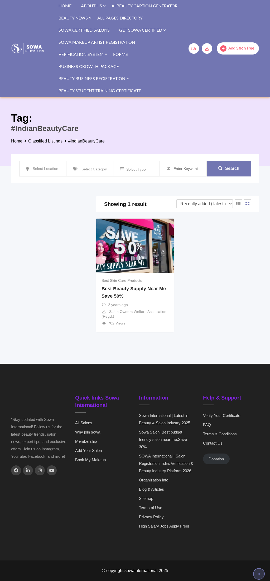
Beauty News (73, 18)
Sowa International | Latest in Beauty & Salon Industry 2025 (164, 419)
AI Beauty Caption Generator (144, 6)
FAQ (207, 424)
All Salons (83, 423)
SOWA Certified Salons (84, 30)
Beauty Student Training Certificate (100, 91)
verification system (81, 54)
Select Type (136, 169)
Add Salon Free (241, 48)
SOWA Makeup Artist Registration (97, 42)
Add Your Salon (88, 450)
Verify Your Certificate (221, 415)
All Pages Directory (120, 18)
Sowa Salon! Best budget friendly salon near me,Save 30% (163, 439)
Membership (86, 441)
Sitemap (146, 498)
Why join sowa (87, 432)
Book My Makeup (90, 459)
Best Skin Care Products (122, 280)
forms (120, 54)
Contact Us (213, 443)
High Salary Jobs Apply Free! (164, 526)
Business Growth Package (89, 67)
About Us (91, 6)
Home (65, 6)
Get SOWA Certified (140, 30)
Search (232, 168)
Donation (216, 459)
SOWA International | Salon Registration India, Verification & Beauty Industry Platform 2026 (166, 463)
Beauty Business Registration (92, 79)
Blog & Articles (151, 489)
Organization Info (153, 480)
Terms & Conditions (220, 434)
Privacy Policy (151, 517)
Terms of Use (150, 507)
